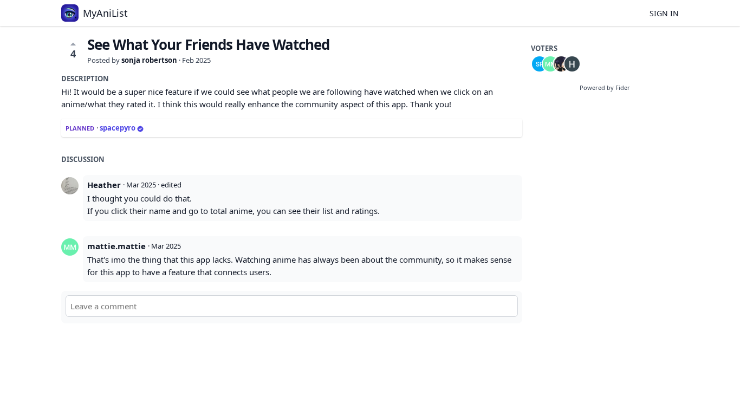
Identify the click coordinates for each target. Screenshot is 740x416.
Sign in (664, 13)
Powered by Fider (605, 87)
